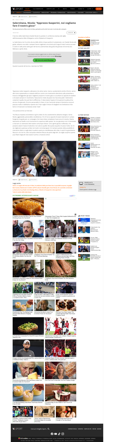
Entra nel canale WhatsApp (45, 60)
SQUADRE (81, 12)
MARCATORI (45, 12)
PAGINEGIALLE (39, 438)
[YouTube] (55, 434)
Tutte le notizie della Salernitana (22, 192)
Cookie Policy (37, 440)
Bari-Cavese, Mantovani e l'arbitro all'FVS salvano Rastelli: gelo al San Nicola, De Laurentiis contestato (42, 188)
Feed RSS (94, 428)
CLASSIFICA (36, 12)
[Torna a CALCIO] (14, 12)
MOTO (65, 8)
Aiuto (51, 440)
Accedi (99, 9)
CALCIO (27, 8)
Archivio (99, 428)
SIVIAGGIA (76, 438)
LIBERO (29, 438)
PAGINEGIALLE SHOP (47, 438)
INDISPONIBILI (71, 12)
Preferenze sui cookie (45, 440)
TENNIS (72, 8)
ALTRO (89, 8)
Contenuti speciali (72, 428)
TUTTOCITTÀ (67, 438)
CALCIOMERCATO (38, 8)
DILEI (72, 438)
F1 (59, 8)
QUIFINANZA (81, 438)
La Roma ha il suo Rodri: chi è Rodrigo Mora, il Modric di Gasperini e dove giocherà (37, 190)
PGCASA (55, 438)
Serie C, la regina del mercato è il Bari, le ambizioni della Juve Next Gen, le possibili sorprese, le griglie (42, 185)
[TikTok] (59, 434)
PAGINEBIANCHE (60, 438)
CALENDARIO (27, 12)
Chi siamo (23, 440)
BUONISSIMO (87, 438)
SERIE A (22, 19)
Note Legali (28, 440)
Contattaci (80, 428)
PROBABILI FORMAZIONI (58, 12)
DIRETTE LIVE (51, 8)
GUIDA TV (81, 8)
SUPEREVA (93, 438)
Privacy (32, 440)
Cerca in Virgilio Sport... (39, 429)
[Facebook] (52, 434)
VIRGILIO (34, 438)
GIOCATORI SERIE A (91, 12)
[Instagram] (62, 434)
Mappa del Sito (87, 428)
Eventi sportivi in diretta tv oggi (88, 189)
